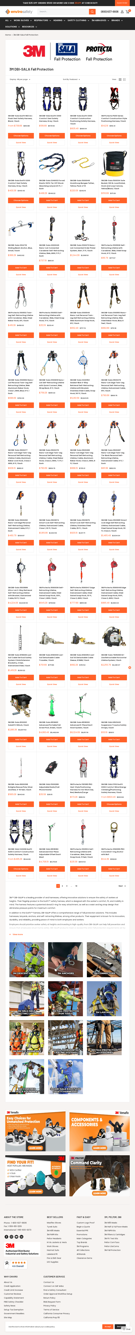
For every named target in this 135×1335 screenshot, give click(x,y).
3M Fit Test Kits (111, 1238)
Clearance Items (84, 1258)
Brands (116, 20)
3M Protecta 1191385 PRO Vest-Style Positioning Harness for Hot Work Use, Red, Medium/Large (82, 788)
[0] (127, 12)
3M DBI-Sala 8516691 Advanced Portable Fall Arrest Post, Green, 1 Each (50, 725)
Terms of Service (51, 1309)
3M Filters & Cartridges (114, 1234)
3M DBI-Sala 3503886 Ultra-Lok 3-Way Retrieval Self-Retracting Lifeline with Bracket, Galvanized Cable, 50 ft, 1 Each (20, 593)
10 (76, 886)
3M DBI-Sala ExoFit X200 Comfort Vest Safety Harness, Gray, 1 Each (19, 183)
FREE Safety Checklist (13, 1302)
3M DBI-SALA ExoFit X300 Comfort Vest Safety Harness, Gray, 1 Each (50, 118)
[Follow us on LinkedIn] (21, 1237)
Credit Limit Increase (13, 1290)
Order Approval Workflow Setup (58, 1294)
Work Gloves (21, 20)
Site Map (8, 1317)
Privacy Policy (50, 1305)
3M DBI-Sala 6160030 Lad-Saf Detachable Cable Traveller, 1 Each (51, 657)
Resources (28, 26)
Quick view (21, 142)
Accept (108, 1326)
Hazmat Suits (53, 1250)
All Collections (83, 1250)
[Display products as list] (124, 79)
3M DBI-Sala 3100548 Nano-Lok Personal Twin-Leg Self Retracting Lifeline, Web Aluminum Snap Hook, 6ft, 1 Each (82, 318)
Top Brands (82, 1242)
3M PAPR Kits (52, 1234)
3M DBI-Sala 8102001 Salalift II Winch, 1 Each (18, 723)
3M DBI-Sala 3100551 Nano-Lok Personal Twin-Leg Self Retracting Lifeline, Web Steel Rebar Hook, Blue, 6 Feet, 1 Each (114, 318)
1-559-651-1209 (15, 1226)
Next (121, 886)
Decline (120, 1326)
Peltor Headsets (54, 1238)
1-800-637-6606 (19, 1223)
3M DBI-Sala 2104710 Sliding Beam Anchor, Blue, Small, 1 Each (20, 248)
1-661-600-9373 (24, 1230)
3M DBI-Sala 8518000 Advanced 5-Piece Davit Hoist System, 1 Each (81, 725)
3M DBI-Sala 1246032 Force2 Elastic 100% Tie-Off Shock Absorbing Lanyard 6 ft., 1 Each (52, 184)
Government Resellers (14, 1313)
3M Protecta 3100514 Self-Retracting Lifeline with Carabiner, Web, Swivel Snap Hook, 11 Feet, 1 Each (82, 853)
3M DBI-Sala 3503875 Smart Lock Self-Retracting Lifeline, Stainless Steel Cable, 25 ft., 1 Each (83, 524)
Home (8, 35)
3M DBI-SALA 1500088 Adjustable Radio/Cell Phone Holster (49, 787)
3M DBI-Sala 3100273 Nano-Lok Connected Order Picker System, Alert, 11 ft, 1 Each (83, 248)
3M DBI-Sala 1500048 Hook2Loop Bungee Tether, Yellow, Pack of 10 (82, 183)
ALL (7, 20)
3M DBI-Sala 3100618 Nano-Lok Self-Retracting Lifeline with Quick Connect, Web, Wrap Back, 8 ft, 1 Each (51, 384)
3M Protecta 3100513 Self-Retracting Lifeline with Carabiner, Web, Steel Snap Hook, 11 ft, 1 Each (51, 316)
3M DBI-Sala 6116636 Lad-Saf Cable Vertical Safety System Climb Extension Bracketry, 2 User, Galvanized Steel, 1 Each (20, 660)
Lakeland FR (52, 1254)
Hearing (57, 20)
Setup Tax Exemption (13, 1309)
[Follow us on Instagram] (11, 1237)
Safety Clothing (77, 20)
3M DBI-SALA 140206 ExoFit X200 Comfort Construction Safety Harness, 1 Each (21, 852)
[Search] (92, 11)
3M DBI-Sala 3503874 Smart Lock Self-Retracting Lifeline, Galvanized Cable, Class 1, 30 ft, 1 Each (52, 524)
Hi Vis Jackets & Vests (57, 1242)
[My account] (122, 11)
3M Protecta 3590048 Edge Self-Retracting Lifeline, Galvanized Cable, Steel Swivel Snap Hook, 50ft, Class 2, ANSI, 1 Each (113, 593)
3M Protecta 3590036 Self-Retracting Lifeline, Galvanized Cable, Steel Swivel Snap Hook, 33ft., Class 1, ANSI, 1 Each (51, 593)
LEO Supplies (52, 1262)
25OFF (77, 3)
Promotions (82, 1234)
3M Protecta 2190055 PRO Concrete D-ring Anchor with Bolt (112, 852)
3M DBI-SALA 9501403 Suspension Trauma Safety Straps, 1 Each (113, 725)
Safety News (9, 1305)
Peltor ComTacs (111, 1242)
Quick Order (122, 3)
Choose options (21, 135)
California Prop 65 (52, 1317)
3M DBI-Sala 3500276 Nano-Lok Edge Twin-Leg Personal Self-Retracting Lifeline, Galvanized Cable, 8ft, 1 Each (113, 385)
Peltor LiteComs (111, 1246)
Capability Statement (14, 1298)
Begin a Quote (83, 1226)
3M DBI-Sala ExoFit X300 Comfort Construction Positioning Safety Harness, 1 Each (82, 120)
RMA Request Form (52, 1302)
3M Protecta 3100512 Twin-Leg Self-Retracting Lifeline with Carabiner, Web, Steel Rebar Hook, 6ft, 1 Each (20, 316)
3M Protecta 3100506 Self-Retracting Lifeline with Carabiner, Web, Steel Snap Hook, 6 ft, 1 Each (113, 249)
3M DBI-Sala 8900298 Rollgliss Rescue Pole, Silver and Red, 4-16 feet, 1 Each (20, 787)
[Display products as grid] (120, 79)
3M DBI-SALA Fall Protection (25, 35)
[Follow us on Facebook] (6, 1237)
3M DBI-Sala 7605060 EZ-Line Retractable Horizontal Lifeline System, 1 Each (113, 657)
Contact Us (49, 1282)
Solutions (11, 26)
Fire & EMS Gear (54, 1258)
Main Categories (84, 1238)
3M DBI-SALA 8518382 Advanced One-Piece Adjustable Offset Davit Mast (50, 853)
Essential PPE (82, 1230)
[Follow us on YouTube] (16, 1237)
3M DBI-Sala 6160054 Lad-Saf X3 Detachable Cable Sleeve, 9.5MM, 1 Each (82, 657)
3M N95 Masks (53, 1230)
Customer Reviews (12, 1294)
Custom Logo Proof (86, 1222)
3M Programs (83, 1246)
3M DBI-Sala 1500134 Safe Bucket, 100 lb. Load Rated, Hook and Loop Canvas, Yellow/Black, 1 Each (113, 184)
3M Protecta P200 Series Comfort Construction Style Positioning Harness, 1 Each (114, 118)
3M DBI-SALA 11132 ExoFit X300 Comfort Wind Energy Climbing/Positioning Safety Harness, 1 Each (113, 788)
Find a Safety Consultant (55, 1290)
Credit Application (12, 1286)
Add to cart (52, 200)
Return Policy (49, 1298)
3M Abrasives (99, 20)
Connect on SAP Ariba (54, 1286)
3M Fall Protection (112, 1250)
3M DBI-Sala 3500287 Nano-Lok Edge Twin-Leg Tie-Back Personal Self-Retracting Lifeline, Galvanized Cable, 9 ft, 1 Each (112, 457)
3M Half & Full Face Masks (116, 1226)
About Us (8, 1282)
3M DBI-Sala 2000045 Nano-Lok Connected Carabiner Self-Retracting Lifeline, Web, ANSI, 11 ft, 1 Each (51, 250)
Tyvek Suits (52, 1226)
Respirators (41, 20)
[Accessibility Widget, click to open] (129, 667)
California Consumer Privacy (57, 1313)
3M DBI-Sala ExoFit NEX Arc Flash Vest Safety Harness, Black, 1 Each (20, 118)
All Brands (81, 1254)
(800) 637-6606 (110, 11)
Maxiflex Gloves (54, 1222)
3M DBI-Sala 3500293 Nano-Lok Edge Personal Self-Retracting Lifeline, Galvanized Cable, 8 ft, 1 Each (19, 525)
